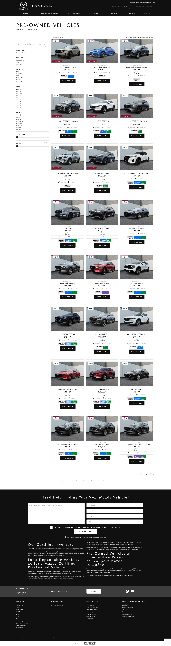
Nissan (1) (19, 79)
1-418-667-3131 (122, 7)
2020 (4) (18, 99)
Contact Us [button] (93, 591)
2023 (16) (19, 93)
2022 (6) (18, 95)
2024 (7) (18, 91)
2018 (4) (18, 103)
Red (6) (18, 129)
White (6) (19, 123)
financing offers (95, 570)
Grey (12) (19, 125)
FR (129, 6)
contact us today (128, 575)
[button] (135, 37)
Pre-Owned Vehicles (22, 53)
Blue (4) (18, 127)
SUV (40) (19, 64)
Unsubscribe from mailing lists (62, 638)
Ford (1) (18, 71)
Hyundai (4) (19, 73)
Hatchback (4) (20, 60)
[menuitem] (26, 14)
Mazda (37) (19, 77)
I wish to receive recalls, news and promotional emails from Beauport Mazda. (87, 527)
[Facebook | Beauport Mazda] (123, 591)
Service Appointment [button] (143, 7)
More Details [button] (67, 81)
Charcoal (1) (19, 121)
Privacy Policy (103, 537)
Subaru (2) (19, 82)
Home (17, 18)
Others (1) (19, 115)
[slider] (17, 137)
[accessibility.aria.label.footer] (90, 643)
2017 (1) (18, 105)
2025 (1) (18, 89)
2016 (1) (18, 107)
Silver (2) (18, 119)
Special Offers (74, 13)
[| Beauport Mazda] (132, 591)
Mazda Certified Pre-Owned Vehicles (38, 571)
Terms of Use (40, 638)
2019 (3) (18, 101)
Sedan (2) (19, 62)
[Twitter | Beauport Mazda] (128, 591)
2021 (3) (18, 97)
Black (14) (19, 117)
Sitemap (33, 638)
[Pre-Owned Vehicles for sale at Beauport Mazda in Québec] (151, 474)
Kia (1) (18, 75)
